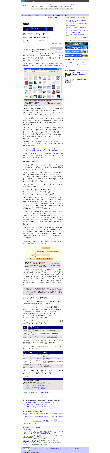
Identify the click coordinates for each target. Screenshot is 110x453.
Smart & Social (64, 4)
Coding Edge (71, 4)
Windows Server (35, 4)
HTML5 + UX (56, 4)
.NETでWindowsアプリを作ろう (39, 15)
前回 (44, 56)
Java (77, 4)
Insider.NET (28, 15)
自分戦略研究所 (67, 6)
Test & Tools (59, 6)
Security (46, 6)
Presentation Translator (29, 441)
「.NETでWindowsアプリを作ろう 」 (43, 392)
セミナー (39, 1)
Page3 (58, 43)
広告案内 (77, 448)
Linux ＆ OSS (35, 6)
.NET (41, 4)
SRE (46, 8)
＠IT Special (33, 1)
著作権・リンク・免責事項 (61, 448)
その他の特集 (70, 8)
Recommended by (78, 37)
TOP (23, 1)
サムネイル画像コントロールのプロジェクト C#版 (40, 149)
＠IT (23, 15)
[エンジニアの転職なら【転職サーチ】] (68, 81)
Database (81, 4)
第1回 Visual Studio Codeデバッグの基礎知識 (35, 433)
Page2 (56, 43)
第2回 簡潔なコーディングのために (33, 430)
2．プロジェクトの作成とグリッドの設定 (34, 385)
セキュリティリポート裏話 (37, 8)
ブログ (47, 1)
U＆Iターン (62, 8)
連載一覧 (27, 1)
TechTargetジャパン (80, 17)
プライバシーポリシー (45, 448)
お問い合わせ (36, 448)
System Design (53, 6)
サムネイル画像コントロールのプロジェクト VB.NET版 (42, 150)
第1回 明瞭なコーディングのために (33, 437)
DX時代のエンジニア (53, 8)
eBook (43, 1)
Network (41, 6)
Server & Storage (47, 4)
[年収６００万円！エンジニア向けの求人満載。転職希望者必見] (68, 74)
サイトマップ (71, 448)
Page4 (61, 43)
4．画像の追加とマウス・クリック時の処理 (35, 388)
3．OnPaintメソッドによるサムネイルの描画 (35, 387)
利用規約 (53, 448)
